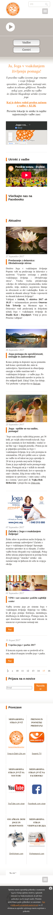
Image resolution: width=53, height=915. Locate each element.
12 (28, 670)
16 (49, 670)
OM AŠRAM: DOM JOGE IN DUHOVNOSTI (16, 822)
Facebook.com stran (36, 803)
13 (33, 670)
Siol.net (36, 383)
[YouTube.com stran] (16, 798)
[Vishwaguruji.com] (36, 848)
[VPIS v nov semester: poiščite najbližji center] (26, 589)
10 (17, 670)
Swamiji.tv (12, 26)
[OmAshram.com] (16, 848)
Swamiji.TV (37, 753)
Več (10, 629)
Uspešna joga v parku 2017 (21, 644)
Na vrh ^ (13, 873)
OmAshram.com (16, 853)
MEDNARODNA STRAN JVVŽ (16, 722)
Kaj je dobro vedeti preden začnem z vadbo (26, 104)
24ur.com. (35, 482)
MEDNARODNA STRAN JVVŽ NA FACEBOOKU (37, 772)
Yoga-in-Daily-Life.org (16, 753)
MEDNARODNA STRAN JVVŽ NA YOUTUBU (16, 772)
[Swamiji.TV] (36, 748)
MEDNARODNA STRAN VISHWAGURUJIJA (36, 822)
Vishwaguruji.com (36, 853)
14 (38, 670)
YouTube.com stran (16, 803)
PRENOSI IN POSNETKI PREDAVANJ (37, 722)
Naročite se (40, 687)
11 (22, 670)
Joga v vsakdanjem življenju (13, 10)
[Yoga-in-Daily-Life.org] (16, 748)
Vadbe (26, 42)
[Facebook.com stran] (36, 798)
